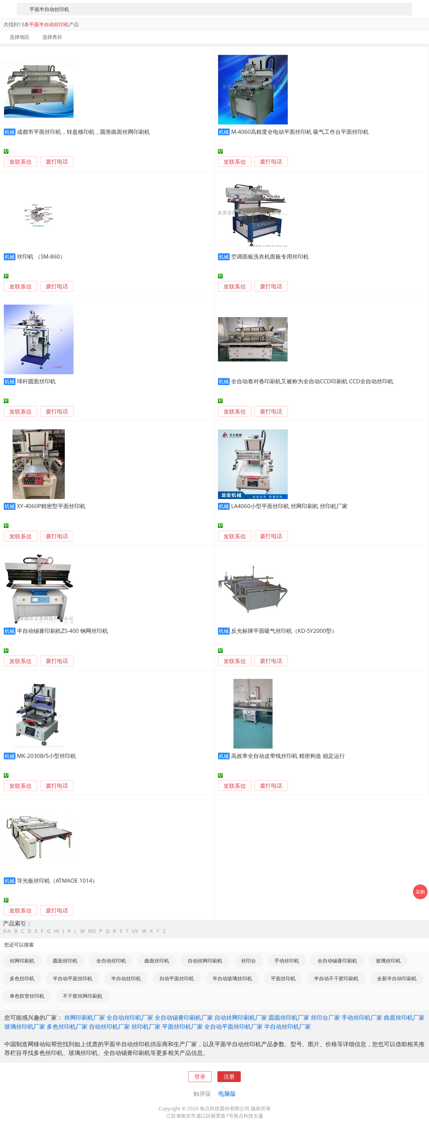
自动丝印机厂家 (109, 1026)
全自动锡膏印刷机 (337, 960)
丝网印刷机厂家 (84, 1017)
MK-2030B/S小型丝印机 (46, 755)
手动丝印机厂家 (361, 1017)
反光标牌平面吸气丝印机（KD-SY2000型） (284, 630)
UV (135, 930)
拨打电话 (57, 162)
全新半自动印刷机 (397, 978)
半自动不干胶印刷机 (336, 978)
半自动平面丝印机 (73, 978)
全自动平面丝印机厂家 (233, 1026)
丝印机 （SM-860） (41, 256)
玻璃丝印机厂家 (24, 1026)
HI (56, 930)
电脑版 (227, 1093)
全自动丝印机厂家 (130, 1017)
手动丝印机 (286, 960)
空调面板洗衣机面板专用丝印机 (270, 256)
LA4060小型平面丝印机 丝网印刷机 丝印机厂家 (289, 506)
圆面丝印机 (65, 960)
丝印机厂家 (146, 1026)
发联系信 (20, 161)
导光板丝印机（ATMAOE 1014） (57, 880)
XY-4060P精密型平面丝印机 (51, 506)
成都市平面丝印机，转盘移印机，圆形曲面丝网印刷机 (83, 131)
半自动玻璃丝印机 (232, 978)
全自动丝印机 (111, 960)
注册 (229, 1076)
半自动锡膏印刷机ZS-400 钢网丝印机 (62, 630)
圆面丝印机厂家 (288, 1017)
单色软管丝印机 (27, 996)
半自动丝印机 (126, 978)
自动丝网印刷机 (205, 960)
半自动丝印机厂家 (287, 1026)
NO (92, 930)
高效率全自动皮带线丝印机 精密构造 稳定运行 (288, 755)
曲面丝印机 (156, 960)
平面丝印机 (283, 978)
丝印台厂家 (325, 1017)
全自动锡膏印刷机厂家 (184, 1017)
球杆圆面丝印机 (36, 381)
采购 (420, 891)
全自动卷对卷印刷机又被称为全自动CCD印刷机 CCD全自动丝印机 (312, 381)
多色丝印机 (22, 978)
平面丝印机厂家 (182, 1026)
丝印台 (248, 960)
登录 (199, 1076)
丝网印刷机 (22, 960)
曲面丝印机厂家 (404, 1017)
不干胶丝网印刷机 (82, 996)
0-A (7, 930)
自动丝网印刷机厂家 (240, 1017)
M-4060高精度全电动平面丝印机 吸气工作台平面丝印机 (300, 131)
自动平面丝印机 (176, 978)
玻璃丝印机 (388, 960)
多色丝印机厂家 (67, 1026)
